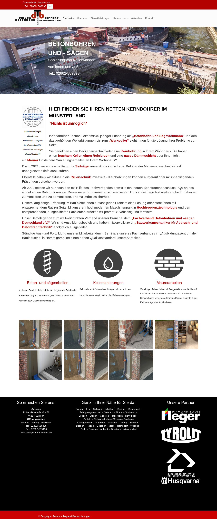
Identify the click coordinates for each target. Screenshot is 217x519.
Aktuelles (136, 18)
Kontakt (149, 18)
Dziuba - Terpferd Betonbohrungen (71, 516)
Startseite (68, 18)
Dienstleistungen (100, 18)
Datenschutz (29, 2)
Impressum (44, 2)
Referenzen (119, 18)
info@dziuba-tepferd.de (39, 432)
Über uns (82, 18)
